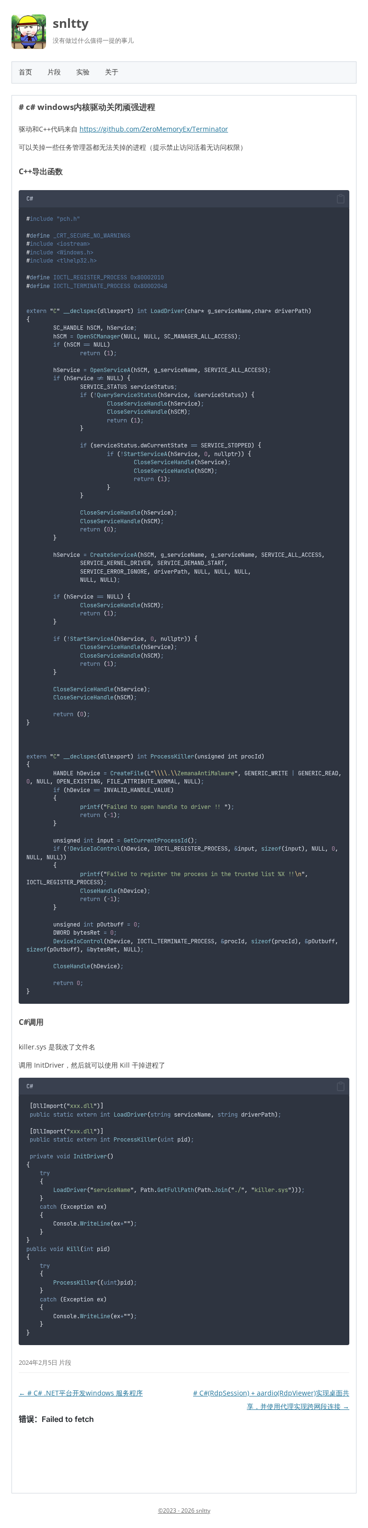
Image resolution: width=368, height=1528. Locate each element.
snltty (71, 23)
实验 (83, 71)
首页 (25, 71)
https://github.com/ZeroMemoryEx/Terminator (154, 128)
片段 (54, 71)
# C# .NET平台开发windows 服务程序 (81, 1392)
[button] (340, 199)
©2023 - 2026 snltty (184, 1510)
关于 (111, 71)
